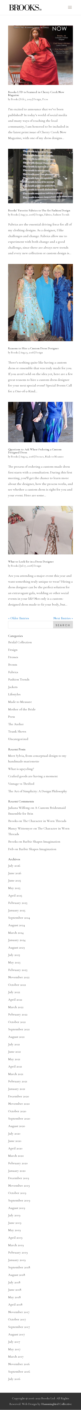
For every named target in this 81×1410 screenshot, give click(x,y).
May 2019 (14, 1230)
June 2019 (14, 1223)
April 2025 (15, 895)
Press (45, 99)
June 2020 (14, 1141)
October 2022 (17, 985)
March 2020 (16, 1156)
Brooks (14, 99)
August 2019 (16, 1208)
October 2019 (17, 1193)
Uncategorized (18, 739)
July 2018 (14, 1282)
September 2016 (19, 1371)
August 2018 (16, 1275)
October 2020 (17, 1111)
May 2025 (14, 888)
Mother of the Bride (22, 709)
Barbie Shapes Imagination (41, 841)
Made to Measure (54, 456)
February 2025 (17, 903)
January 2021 (16, 1089)
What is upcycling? (21, 769)
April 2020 (15, 1148)
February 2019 (18, 1252)
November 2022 (18, 977)
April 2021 (15, 1066)
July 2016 (14, 1379)
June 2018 (14, 1290)
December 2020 (18, 1096)
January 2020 (17, 1171)
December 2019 (18, 1178)
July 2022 (14, 992)
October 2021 (17, 1022)
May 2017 (14, 1349)
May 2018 (14, 1297)
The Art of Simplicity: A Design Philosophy (37, 791)
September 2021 (19, 1029)
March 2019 (16, 1245)
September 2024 (19, 918)
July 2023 (14, 955)
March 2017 (16, 1356)
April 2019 (15, 1237)
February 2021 (17, 1081)
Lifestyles (14, 694)
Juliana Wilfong (19, 808)
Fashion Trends (61, 214)
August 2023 (16, 947)
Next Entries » (63, 618)
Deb (11, 849)
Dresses (39, 456)
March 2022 (15, 1007)
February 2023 (17, 970)
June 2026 (14, 873)
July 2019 (14, 1215)
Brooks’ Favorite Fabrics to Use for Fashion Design (39, 210)
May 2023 (14, 962)
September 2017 (19, 1327)
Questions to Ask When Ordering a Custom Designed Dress (34, 451)
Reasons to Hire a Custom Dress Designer (33, 348)
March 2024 (16, 933)
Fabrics (48, 214)
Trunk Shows (17, 731)
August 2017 (16, 1334)
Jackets (13, 687)
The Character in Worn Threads (44, 821)
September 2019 (19, 1200)
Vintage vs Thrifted (21, 784)
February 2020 (18, 1163)
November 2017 (19, 1312)
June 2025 (14, 880)
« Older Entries (18, 618)
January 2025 (16, 910)
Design (37, 99)
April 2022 (15, 999)
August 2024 (16, 925)
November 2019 (19, 1185)
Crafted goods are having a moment (33, 776)
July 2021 (14, 1044)
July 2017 (14, 1342)
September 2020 (19, 1118)
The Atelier (16, 724)
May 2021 (14, 1059)
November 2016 (19, 1364)
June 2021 (14, 1051)
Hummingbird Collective (56, 1404)
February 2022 (17, 1014)
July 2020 (14, 1133)
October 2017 (17, 1319)
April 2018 (15, 1304)
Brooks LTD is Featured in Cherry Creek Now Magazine (36, 93)
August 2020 (16, 1126)
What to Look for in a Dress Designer (31, 561)
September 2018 (19, 1267)
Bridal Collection (20, 642)
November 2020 (19, 1104)
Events (12, 664)
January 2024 (16, 940)
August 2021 (16, 1037)
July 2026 (14, 865)
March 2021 (15, 1074)
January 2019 (17, 1260)
